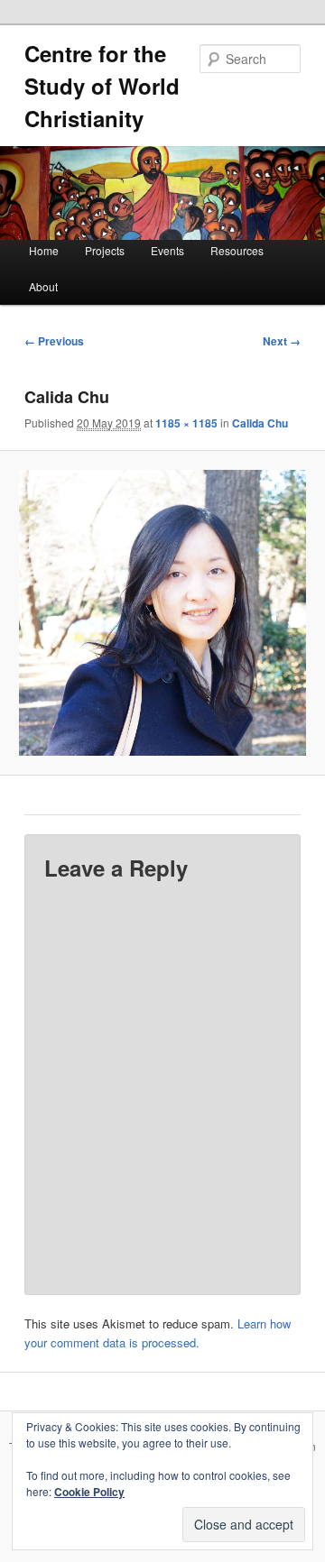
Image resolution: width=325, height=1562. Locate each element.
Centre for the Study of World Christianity (102, 85)
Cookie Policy (89, 1492)
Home (44, 250)
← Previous (54, 341)
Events (167, 250)
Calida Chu (260, 423)
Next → (282, 341)
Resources (237, 250)
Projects (105, 250)
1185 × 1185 (186, 423)
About (43, 286)
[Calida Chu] (162, 613)
